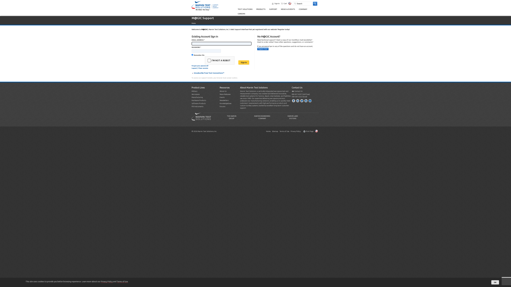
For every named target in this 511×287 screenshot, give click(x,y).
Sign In (277, 3)
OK (495, 282)
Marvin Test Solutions (202, 118)
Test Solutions (245, 9)
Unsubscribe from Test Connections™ (209, 73)
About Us (223, 91)
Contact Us (298, 91)
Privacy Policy (296, 131)
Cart (285, 3)
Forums (222, 106)
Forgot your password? (200, 66)
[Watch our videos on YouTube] (310, 101)
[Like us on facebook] (294, 101)
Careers (241, 14)
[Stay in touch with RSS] (306, 101)
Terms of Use (284, 131)
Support (273, 9)
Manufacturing (197, 97)
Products (260, 9)
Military (194, 91)
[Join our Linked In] (298, 101)
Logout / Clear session (200, 68)
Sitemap (275, 131)
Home (194, 23)
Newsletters (224, 100)
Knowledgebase (225, 103)
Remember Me (199, 55)
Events (222, 97)
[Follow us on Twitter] (302, 101)
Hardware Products (199, 100)
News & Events (288, 9)
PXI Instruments (197, 106)
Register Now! (262, 49)
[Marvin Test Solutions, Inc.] (205, 11)
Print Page (310, 131)
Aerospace (196, 94)
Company (303, 9)
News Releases (225, 94)
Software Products (199, 103)
